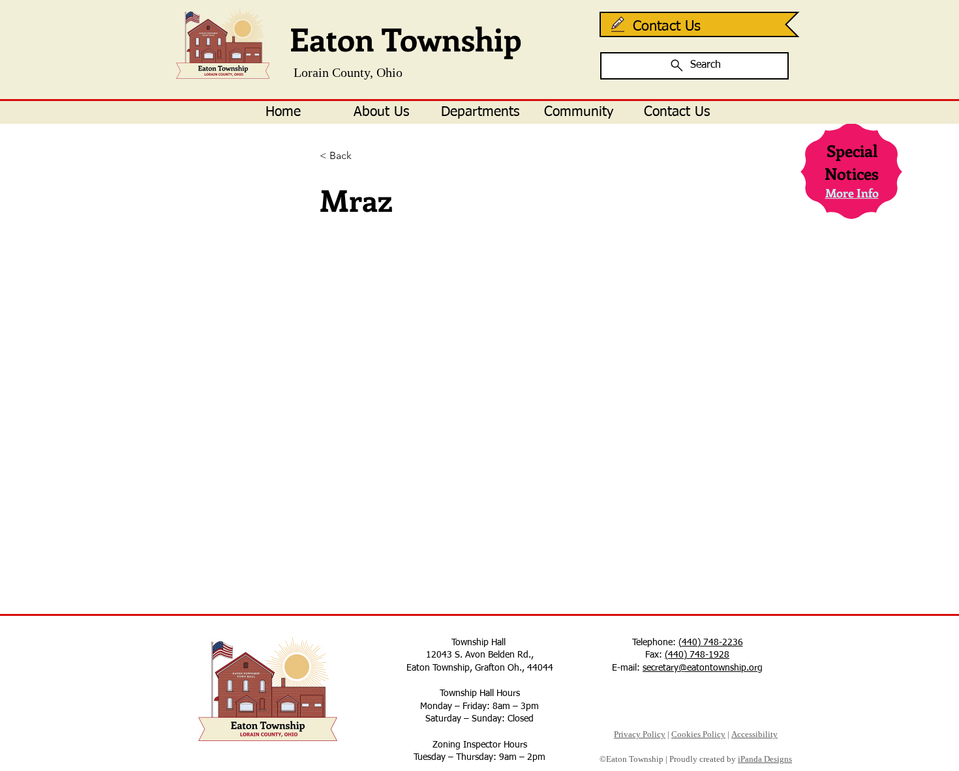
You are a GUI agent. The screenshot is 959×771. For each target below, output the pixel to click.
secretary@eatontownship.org (703, 668)
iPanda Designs (765, 759)
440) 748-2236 (712, 642)
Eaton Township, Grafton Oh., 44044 (479, 668)
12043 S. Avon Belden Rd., (480, 655)
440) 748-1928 (698, 655)
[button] (381, 112)
